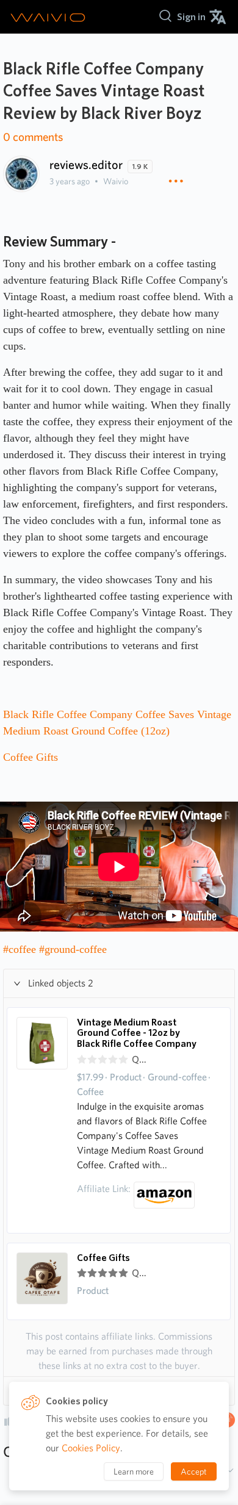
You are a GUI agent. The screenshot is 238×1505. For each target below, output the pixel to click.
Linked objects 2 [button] (60, 983)
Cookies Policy (91, 1448)
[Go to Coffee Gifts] (42, 1281)
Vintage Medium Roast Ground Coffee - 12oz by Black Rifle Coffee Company (137, 1033)
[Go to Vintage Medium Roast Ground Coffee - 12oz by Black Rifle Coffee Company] (42, 1120)
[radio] (82, 1060)
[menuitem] (191, 17)
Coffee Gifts (103, 1257)
